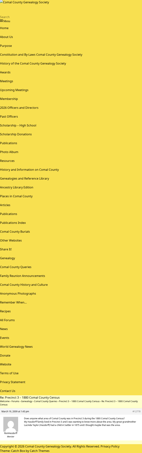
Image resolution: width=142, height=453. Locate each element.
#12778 (137, 411)
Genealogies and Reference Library (24, 178)
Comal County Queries (15, 267)
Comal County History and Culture (24, 285)
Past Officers (9, 116)
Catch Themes (40, 451)
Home (4, 28)
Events (4, 338)
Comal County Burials (15, 232)
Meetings (6, 81)
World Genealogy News (16, 347)
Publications (8, 143)
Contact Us (7, 391)
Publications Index (13, 223)
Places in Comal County (16, 196)
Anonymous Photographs (18, 293)
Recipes (5, 311)
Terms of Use (9, 373)
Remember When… (13, 302)
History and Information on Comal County (29, 170)
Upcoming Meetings (14, 90)
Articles (5, 205)
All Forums (7, 320)
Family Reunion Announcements (22, 276)
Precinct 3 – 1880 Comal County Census (79, 401)
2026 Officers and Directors (19, 108)
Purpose (6, 46)
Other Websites (11, 240)
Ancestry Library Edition (16, 187)
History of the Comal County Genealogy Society (33, 63)
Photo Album (9, 152)
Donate (5, 355)
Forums (15, 401)
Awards (5, 72)
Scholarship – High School (18, 125)
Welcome (5, 401)
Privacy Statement (12, 382)
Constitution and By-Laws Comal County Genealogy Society (41, 55)
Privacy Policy (110, 446)
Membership (9, 99)
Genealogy (7, 258)
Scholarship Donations (16, 134)
